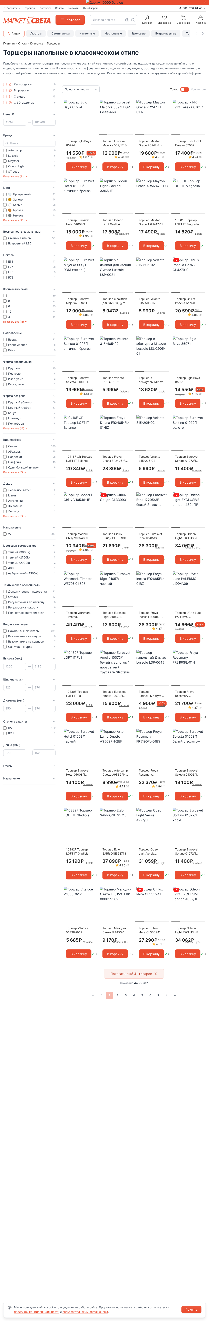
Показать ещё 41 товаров (131, 974)
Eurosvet (124, 152)
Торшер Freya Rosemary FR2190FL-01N (185, 694)
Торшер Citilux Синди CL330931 (114, 536)
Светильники (60, 33)
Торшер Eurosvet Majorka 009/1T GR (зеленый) (115, 143)
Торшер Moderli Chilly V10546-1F (77, 536)
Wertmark (87, 626)
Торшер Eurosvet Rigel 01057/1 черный (114, 615)
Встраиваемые (165, 33)
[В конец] (174, 995)
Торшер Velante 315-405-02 (113, 380)
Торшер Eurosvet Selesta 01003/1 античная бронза (77, 380)
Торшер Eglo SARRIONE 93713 (114, 851)
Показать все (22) (13, 220)
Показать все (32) (13, 176)
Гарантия (30, 8)
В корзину (79, 167)
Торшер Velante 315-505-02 (149, 301)
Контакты (73, 8)
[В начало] (93, 995)
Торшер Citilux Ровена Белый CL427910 (185, 301)
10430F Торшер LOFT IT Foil (77, 693)
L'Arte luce (196, 626)
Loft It (198, 233)
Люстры (36, 33)
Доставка (45, 8)
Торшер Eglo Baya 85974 (78, 143)
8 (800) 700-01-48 (190, 8)
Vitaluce (88, 942)
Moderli (88, 545)
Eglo (90, 152)
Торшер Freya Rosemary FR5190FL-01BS (149, 773)
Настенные (87, 33)
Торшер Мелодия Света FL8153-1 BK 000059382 (115, 930)
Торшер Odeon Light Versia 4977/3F (149, 852)
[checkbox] (5, 84)
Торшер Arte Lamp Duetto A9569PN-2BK (115, 773)
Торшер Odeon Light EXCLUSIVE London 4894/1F (186, 536)
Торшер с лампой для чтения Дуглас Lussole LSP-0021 (115, 301)
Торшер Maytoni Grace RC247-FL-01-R (150, 143)
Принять (191, 1309)
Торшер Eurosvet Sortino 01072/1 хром (186, 852)
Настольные (113, 33)
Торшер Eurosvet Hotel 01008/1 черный (77, 773)
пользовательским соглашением (85, 1311)
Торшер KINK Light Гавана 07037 (188, 143)
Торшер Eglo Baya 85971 (187, 380)
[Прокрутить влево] (196, 33)
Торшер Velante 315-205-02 (149, 458)
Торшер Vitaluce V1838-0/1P (77, 930)
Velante (161, 312)
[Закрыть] (204, 2)
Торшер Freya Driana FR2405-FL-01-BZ (115, 459)
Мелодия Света (121, 942)
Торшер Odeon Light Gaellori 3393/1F (112, 222)
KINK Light (196, 152)
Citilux (198, 310)
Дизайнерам (90, 8)
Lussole (124, 312)
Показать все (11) (13, 321)
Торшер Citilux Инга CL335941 (150, 930)
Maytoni (160, 152)
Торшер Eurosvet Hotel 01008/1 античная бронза (77, 222)
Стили (22, 43)
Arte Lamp (123, 781)
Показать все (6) (13, 472)
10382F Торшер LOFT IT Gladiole (77, 851)
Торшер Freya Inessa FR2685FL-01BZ (151, 615)
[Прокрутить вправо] (203, 33)
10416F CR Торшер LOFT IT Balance (79, 458)
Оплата (59, 8)
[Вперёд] (166, 995)
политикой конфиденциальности (36, 1311)
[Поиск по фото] (127, 20)
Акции (16, 33)
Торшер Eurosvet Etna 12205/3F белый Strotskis (150, 536)
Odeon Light (122, 233)
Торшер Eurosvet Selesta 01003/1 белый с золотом (187, 773)
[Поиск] (133, 20)
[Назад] (101, 995)
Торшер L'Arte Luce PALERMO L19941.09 (188, 615)
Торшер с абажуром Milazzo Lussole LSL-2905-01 (152, 380)
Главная (9, 43)
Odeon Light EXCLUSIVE (193, 547)
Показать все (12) (13, 428)
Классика (36, 43)
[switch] (184, 89)
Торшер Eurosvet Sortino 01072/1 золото (186, 459)
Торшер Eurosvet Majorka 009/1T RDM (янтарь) (77, 301)
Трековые (139, 33)
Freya (125, 470)
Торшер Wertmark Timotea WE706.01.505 (78, 615)
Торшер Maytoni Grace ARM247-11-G (151, 222)
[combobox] (113, 19)
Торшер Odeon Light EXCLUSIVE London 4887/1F (186, 930)
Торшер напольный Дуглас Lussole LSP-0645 (152, 694)
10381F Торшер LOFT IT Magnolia (187, 222)
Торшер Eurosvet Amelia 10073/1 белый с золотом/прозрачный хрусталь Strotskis (115, 694)
